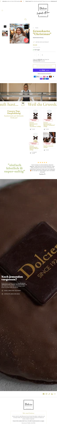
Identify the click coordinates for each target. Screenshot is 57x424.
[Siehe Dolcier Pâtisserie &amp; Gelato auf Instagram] (46, 394)
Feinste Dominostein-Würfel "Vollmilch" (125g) (49, 124)
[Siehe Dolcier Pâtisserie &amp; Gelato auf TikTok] (49, 394)
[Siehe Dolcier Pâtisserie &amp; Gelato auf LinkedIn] (52, 394)
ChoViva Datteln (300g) (48, 146)
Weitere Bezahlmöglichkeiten (44, 73)
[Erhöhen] (42, 55)
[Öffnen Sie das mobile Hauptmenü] (2, 10)
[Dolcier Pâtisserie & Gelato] (43, 10)
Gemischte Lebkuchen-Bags (12, 294)
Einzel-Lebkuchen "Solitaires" (12, 290)
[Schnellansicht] (30, 129)
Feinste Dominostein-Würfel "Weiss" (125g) (34, 147)
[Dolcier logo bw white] (28, 405)
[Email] (55, 394)
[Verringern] (34, 55)
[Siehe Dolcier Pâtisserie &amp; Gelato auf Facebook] (43, 394)
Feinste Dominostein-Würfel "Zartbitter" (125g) (35, 124)
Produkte (36, 27)
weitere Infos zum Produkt (42, 42)
